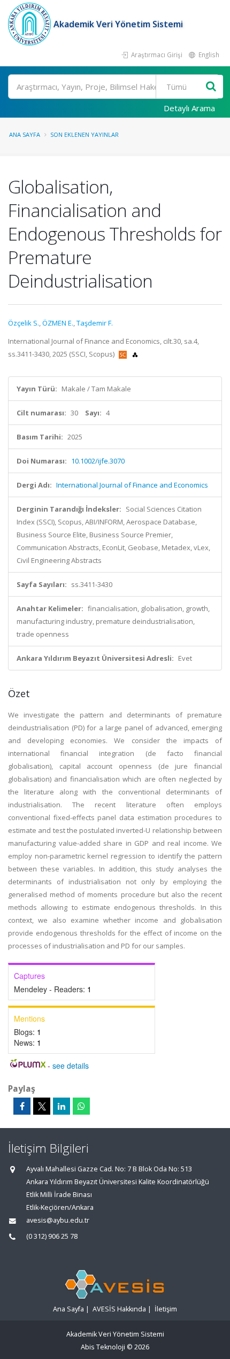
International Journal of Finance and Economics (132, 485)
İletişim (166, 1309)
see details (70, 1065)
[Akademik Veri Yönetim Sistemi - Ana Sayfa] (30, 24)
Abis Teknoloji (103, 1347)
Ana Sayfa (24, 134)
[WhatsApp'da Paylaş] (81, 1106)
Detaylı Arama (189, 108)
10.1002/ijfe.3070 (98, 461)
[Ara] (211, 87)
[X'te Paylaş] (41, 1106)
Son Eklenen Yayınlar (84, 134)
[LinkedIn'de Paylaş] (61, 1106)
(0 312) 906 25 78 (52, 1236)
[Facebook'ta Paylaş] (21, 1106)
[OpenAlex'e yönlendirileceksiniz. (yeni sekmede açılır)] (135, 354)
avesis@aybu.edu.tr (57, 1220)
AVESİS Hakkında (119, 1309)
